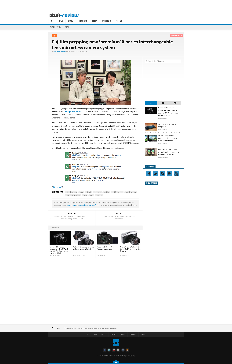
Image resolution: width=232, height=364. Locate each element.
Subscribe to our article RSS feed (162, 173)
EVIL (81, 192)
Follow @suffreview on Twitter (155, 173)
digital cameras (72, 192)
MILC (91, 195)
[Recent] (151, 103)
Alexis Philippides (60, 52)
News (61, 21)
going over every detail (74, 111)
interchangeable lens (73, 195)
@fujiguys (57, 187)
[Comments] (175, 103)
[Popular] (163, 103)
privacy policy (130, 356)
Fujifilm (106, 192)
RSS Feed (66, 27)
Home (53, 328)
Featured (83, 21)
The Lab (119, 21)
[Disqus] (95, 292)
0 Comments (71, 205)
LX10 (85, 195)
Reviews (71, 21)
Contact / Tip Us (55, 27)
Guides (94, 21)
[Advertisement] (116, 5)
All (52, 21)
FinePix (89, 192)
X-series (99, 195)
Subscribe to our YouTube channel (176, 173)
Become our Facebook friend (148, 173)
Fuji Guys (98, 192)
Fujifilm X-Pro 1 (118, 192)
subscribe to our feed (88, 205)
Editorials (106, 21)
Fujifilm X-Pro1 (131, 192)
